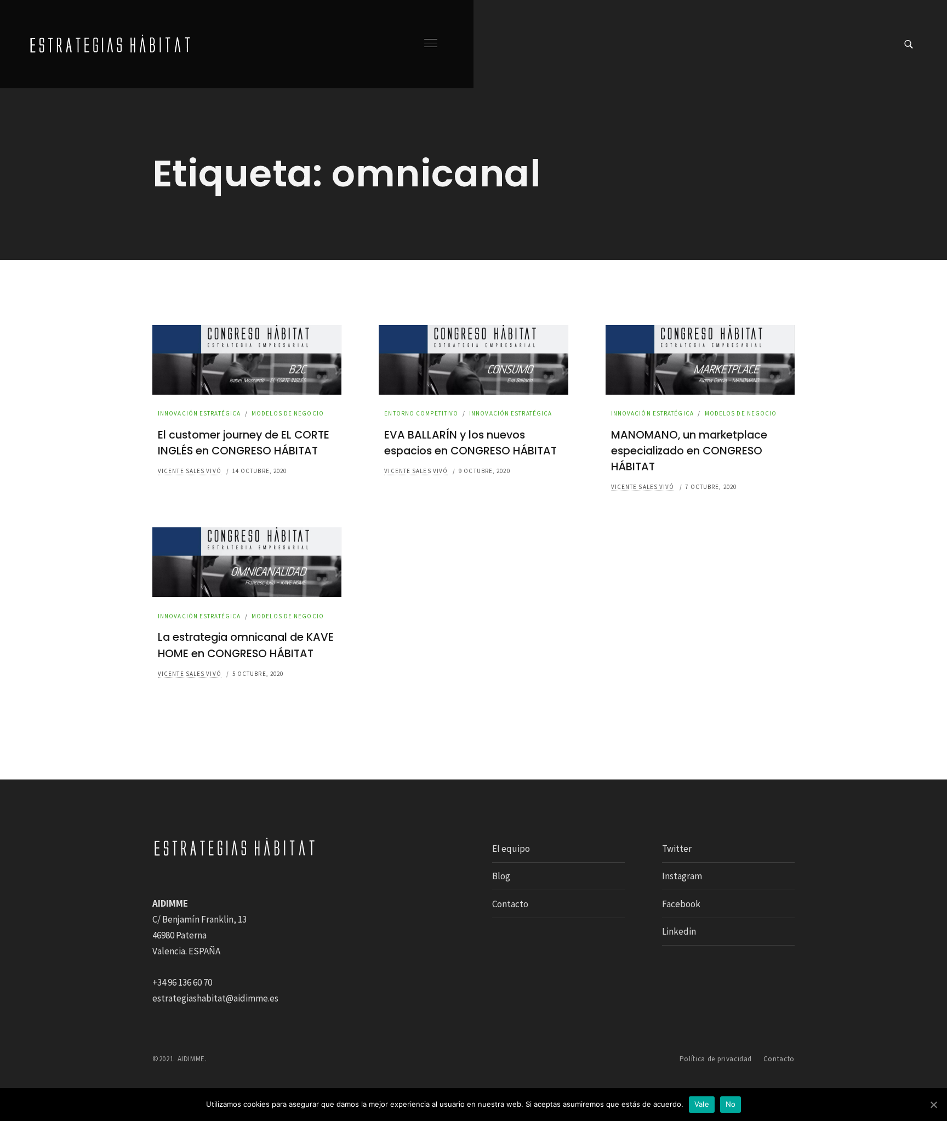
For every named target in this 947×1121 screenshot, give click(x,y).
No (731, 1104)
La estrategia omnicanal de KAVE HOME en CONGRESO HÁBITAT (246, 645)
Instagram (682, 876)
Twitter (677, 849)
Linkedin (679, 931)
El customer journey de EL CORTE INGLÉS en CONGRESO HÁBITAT (243, 442)
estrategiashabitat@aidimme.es (215, 998)
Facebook (681, 904)
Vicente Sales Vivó (189, 471)
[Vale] (933, 1104)
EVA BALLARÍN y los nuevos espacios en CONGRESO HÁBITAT (470, 442)
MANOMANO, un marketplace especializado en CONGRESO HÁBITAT (689, 451)
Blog (501, 876)
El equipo (511, 849)
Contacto (510, 904)
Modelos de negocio (288, 413)
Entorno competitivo (421, 413)
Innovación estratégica (199, 413)
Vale (701, 1104)
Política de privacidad (716, 1058)
